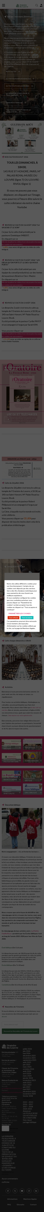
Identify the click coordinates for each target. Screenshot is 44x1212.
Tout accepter (27, 618)
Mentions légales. (28, 628)
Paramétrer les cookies (20, 613)
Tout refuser (13, 618)
